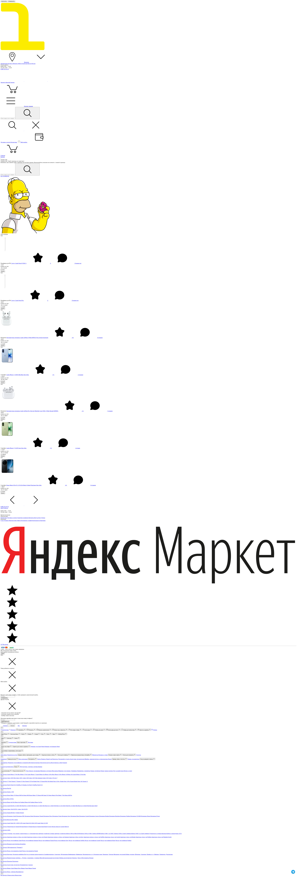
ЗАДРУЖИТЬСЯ (5, 721)
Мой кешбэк (24, 142)
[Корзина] (12, 154)
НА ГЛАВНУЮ (5, 176)
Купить (2, 271)
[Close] (12, 667)
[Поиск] (27, 113)
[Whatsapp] (59, 81)
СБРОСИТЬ (4, 1)
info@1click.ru (4, 508)
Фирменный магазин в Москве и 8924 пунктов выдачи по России (18, 63)
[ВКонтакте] (36, 81)
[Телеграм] (12, 81)
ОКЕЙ (2, 653)
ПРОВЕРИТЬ (4, 698)
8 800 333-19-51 (5, 69)
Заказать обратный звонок (7, 82)
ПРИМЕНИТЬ (11, 1)
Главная (3, 155)
